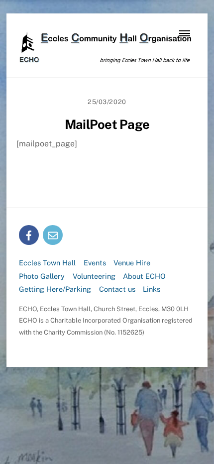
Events (95, 262)
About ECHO (144, 276)
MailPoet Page (107, 124)
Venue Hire (131, 262)
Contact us (117, 289)
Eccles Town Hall (47, 262)
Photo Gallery (42, 276)
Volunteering (94, 276)
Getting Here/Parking (55, 289)
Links (151, 289)
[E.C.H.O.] (104, 59)
